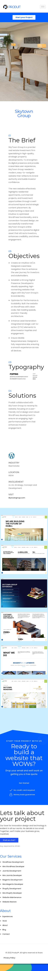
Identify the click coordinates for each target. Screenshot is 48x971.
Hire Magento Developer (12, 884)
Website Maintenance (11, 897)
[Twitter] (24, 948)
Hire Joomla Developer (12, 875)
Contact (6, 934)
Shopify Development (11, 888)
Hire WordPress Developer (13, 866)
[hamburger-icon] (43, 6)
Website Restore (9, 902)
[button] (24, 783)
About (5, 925)
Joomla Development (11, 871)
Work (4, 921)
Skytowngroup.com (16, 498)
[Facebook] (22, 948)
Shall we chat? (9, 840)
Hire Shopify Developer (12, 893)
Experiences (7, 916)
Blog (4, 929)
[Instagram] (26, 948)
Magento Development (12, 880)
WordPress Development (13, 862)
